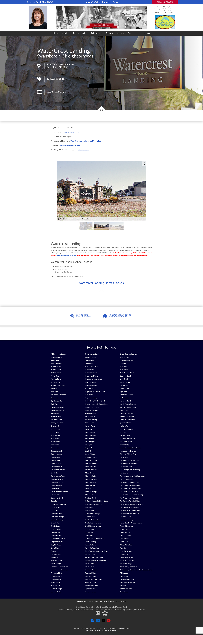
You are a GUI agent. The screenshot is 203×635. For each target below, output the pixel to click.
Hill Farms (89, 395)
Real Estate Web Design (93, 631)
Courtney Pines (56, 513)
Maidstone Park (91, 470)
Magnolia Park (90, 467)
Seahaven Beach (125, 401)
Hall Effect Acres (91, 366)
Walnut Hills (124, 554)
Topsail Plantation (126, 526)
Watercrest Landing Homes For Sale (101, 283)
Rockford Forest (126, 382)
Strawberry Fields (126, 441)
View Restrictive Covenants (70, 145)
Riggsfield (123, 363)
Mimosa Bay (89, 488)
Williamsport (124, 573)
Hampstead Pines (91, 376)
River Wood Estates (127, 373)
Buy (91, 601)
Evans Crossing (56, 560)
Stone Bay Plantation (127, 438)
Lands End (88, 451)
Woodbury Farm (126, 589)
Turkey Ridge (124, 538)
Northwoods (89, 510)
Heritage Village (91, 385)
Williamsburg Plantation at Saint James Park (136, 570)
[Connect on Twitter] (103, 622)
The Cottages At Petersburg (130, 470)
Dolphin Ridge (56, 545)
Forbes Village (56, 579)
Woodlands (124, 592)
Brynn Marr (55, 445)
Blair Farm (54, 404)
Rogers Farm (124, 385)
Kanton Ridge (90, 426)
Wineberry (123, 585)
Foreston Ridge (56, 589)
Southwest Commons (127, 416)
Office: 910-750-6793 (165, 2)
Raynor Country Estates (128, 354)
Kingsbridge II (90, 441)
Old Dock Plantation (92, 520)
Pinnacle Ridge (90, 582)
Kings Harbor (90, 432)
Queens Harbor (90, 592)
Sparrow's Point (125, 423)
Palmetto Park (90, 545)
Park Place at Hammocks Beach (96, 551)
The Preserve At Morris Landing (131, 495)
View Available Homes (71, 132)
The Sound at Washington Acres (131, 504)
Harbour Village (91, 382)
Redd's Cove (124, 357)
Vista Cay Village (126, 551)
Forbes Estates (56, 576)
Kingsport (88, 445)
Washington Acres (126, 557)
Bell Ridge (54, 391)
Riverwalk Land (125, 376)
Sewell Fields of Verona (128, 404)
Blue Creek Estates (57, 407)
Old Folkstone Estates (93, 523)
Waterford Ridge (126, 563)
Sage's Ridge (124, 388)
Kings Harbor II (90, 435)
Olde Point (89, 532)
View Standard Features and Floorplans (86, 141)
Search (86, 601)
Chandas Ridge (56, 485)
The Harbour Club (126, 479)
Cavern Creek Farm (58, 476)
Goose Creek (90, 360)
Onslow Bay (89, 535)
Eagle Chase (55, 548)
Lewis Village (90, 454)
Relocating (104, 601)
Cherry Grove (56, 495)
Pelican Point (90, 563)
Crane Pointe (55, 523)
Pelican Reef (89, 567)
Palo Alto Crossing (92, 548)
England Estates (56, 554)
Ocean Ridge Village (92, 513)
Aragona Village (56, 366)
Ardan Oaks (55, 376)
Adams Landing (56, 357)
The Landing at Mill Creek (129, 492)
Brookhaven (55, 435)
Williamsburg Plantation (128, 567)
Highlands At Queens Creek (95, 391)
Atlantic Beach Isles (58, 385)
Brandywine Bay (57, 423)
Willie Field (124, 576)
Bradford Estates (57, 420)
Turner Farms (124, 542)
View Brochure (83, 150)
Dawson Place (56, 535)
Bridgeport (55, 426)
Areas (112, 601)
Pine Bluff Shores (91, 576)
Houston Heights (91, 410)
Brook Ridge (55, 432)
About (118, 601)
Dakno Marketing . (110, 631)
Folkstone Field (56, 573)
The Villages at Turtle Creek (130, 510)
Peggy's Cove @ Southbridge (95, 560)
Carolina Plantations (58, 470)
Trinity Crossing (125, 535)
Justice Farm (89, 423)
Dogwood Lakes (57, 542)
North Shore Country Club (94, 504)
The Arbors (124, 457)
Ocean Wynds (90, 517)
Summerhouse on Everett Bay (130, 448)
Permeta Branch (91, 570)
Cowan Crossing (57, 520)
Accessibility (126, 628)
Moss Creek (89, 495)
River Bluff (123, 366)
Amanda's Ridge (56, 363)
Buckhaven (55, 448)
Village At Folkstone (127, 545)
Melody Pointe (90, 482)
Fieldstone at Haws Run (59, 570)
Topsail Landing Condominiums (131, 523)
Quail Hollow (90, 589)
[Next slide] (144, 190)
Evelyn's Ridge (56, 563)
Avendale (54, 388)
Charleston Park (56, 488)
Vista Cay (123, 548)
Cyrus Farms (55, 532)
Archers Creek (56, 370)
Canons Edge (55, 460)
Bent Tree (54, 398)
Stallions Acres (125, 426)
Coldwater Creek (57, 498)
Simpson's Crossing (127, 413)
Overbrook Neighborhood (94, 538)
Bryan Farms (55, 441)
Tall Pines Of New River (128, 454)
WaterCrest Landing (127, 560)
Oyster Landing (90, 542)
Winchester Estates (127, 579)
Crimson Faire (56, 529)
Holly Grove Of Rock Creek (95, 401)
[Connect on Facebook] (92, 622)
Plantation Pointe (91, 585)
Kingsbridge (89, 438)
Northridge (89, 507)
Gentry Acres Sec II (92, 354)
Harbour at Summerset (93, 379)
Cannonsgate (55, 457)
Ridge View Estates (127, 360)
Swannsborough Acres (128, 451)
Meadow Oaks (90, 476)
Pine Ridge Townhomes (93, 579)
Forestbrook (55, 585)
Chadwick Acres (57, 479)
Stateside (123, 432)
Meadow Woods (91, 479)
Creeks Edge (55, 526)
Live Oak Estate (91, 457)
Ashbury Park (56, 379)
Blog (130, 33)
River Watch (124, 370)
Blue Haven (55, 413)
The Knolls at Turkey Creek (129, 482)
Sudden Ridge (124, 445)
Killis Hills (88, 429)
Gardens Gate (56, 592)
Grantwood (89, 363)
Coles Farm (55, 501)
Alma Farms (55, 360)
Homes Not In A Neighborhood (96, 404)
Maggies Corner (91, 460)
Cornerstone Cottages (59, 504)
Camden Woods (56, 451)
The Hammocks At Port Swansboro (132, 476)
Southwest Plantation (127, 420)
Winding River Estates (128, 582)
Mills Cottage (90, 485)
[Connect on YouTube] (108, 622)
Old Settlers (89, 529)
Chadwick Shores (57, 482)
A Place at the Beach (58, 354)
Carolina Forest (56, 467)
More (148, 33)
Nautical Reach (90, 498)
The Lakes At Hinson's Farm (130, 485)
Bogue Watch (56, 416)
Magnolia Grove (91, 463)
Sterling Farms (125, 435)
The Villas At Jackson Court (130, 513)
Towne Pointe (125, 529)
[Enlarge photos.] (144, 163)
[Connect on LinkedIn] (98, 622)
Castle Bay (55, 473)
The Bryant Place (126, 467)
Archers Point (56, 373)
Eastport (54, 551)
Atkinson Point (56, 382)
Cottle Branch (56, 507)
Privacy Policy (118, 628)
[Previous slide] (59, 190)
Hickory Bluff (90, 388)
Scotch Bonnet (125, 398)
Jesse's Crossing (91, 420)
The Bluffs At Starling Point (129, 460)
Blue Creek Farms (57, 410)
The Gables (124, 473)
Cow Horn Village (57, 517)
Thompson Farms (126, 517)
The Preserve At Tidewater (129, 498)
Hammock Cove (91, 373)
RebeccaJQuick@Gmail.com (67, 255)
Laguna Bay (89, 448)
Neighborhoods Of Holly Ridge (96, 501)
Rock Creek (124, 379)
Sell (96, 601)
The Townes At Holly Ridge (129, 507)
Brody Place (55, 429)
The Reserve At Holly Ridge (130, 501)
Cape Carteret (56, 463)
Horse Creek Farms (92, 407)
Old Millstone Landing (93, 526)
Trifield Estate (125, 532)
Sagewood (123, 391)
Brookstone (55, 438)
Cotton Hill (55, 510)
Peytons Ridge (90, 573)
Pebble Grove (90, 554)
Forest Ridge (55, 582)
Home (55, 33)
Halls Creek (89, 370)
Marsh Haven (90, 473)
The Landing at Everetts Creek (130, 488)
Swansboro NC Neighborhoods (65, 55)
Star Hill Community (127, 429)
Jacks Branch (90, 416)
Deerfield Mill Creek (58, 538)
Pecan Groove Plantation (94, 557)
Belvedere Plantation (58, 395)
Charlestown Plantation (59, 492)
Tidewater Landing (126, 520)
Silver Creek (124, 410)
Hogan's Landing (91, 398)
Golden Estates (90, 357)
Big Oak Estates (56, 401)
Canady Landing (56, 454)
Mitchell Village (91, 492)
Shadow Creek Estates (128, 407)
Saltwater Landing (126, 395)
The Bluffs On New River (129, 463)
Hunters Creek (90, 413)
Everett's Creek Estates (59, 567)
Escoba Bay (55, 557)
